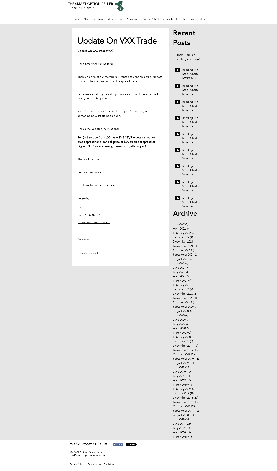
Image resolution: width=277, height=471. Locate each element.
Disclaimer (109, 464)
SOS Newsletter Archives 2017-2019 (94, 222)
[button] (115, 19)
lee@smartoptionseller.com (87, 455)
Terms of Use (94, 464)
